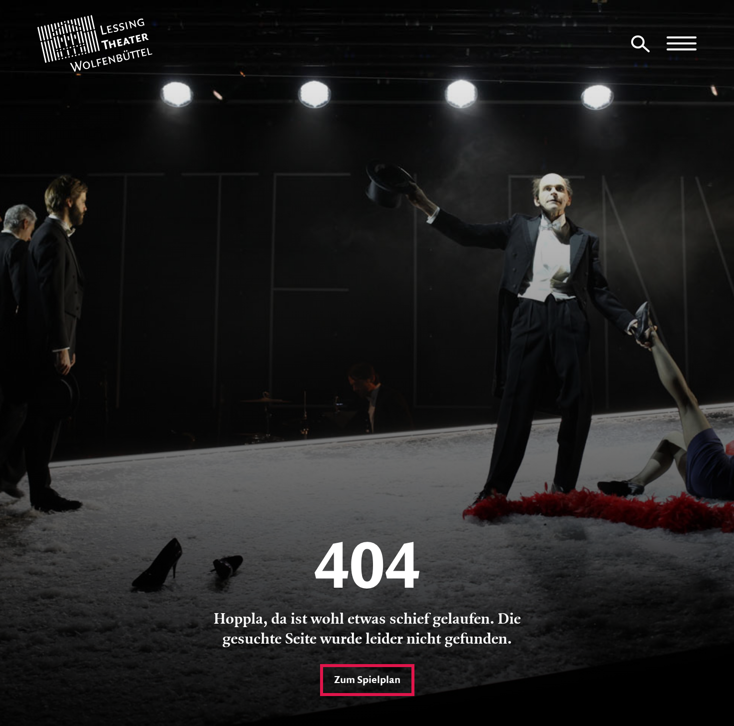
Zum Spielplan (367, 680)
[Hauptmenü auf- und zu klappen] (682, 43)
